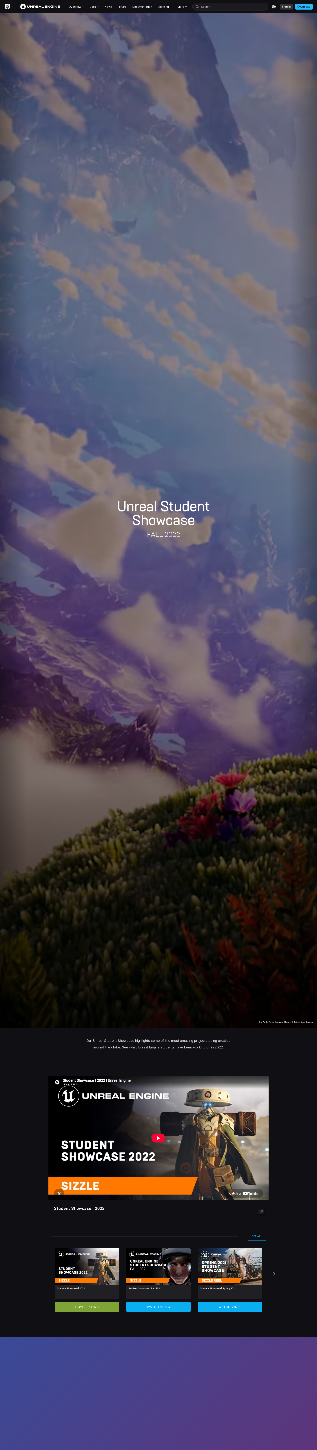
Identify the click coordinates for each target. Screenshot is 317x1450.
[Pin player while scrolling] (261, 1212)
